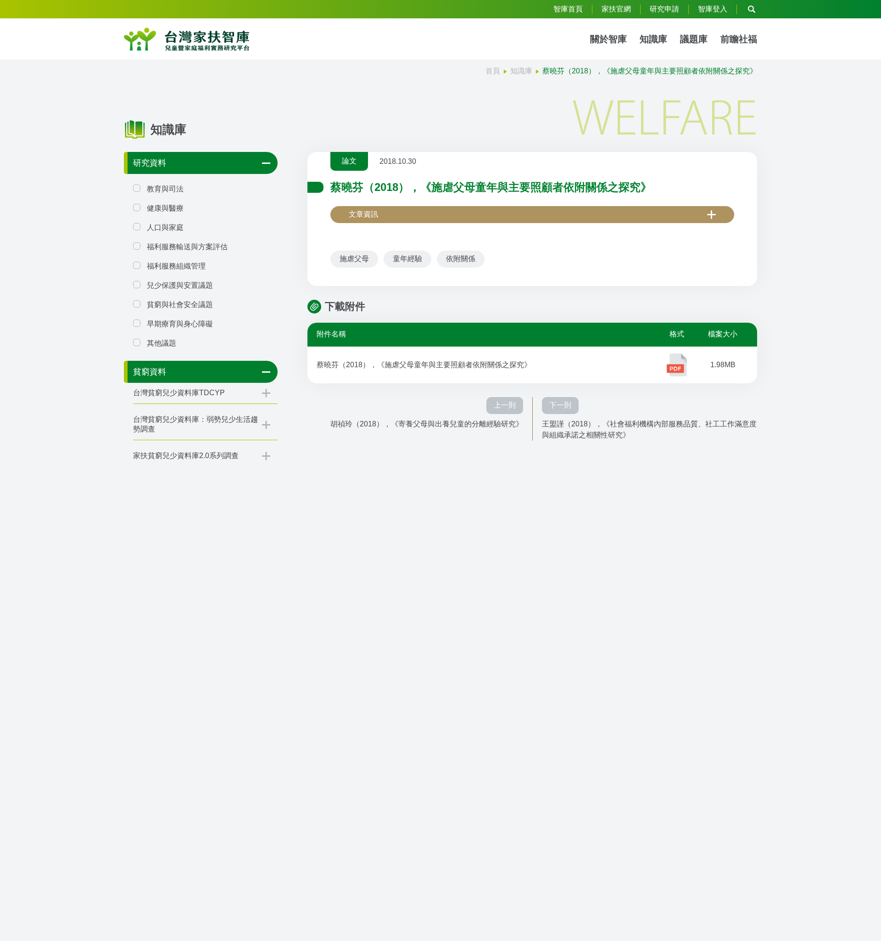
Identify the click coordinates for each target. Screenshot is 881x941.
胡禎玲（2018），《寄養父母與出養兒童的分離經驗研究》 (426, 424)
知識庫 (653, 39)
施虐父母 (354, 259)
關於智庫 (608, 39)
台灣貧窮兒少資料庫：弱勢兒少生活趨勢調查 (195, 424)
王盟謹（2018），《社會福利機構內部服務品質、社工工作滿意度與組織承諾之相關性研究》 (649, 429)
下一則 (560, 405)
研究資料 (149, 163)
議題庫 (694, 39)
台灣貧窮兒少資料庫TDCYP (179, 393)
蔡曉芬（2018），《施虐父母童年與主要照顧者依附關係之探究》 (424, 365)
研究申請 (664, 9)
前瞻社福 (738, 39)
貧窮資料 (149, 371)
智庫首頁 (568, 9)
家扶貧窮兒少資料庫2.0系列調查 (186, 455)
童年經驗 (407, 259)
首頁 (492, 71)
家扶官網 (616, 9)
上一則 (505, 405)
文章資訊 (363, 214)
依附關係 (460, 259)
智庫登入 (712, 9)
